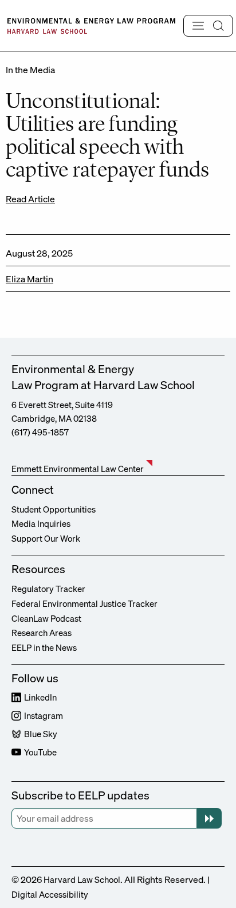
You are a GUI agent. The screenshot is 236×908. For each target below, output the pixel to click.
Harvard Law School (82, 879)
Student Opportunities (53, 509)
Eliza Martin (29, 279)
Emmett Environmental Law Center (77, 468)
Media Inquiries (40, 523)
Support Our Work (45, 538)
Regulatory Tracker (48, 588)
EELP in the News (44, 647)
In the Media (30, 69)
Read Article (30, 199)
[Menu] (208, 26)
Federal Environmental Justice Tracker (84, 603)
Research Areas (41, 632)
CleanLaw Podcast (46, 618)
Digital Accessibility (49, 894)
